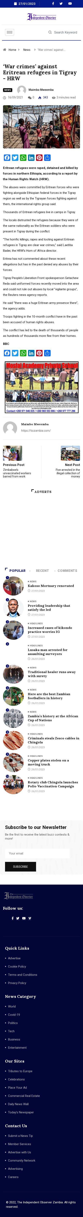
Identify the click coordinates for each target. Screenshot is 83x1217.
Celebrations (16, 1079)
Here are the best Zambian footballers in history (49, 696)
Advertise (14, 958)
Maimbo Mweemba (41, 89)
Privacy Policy (17, 983)
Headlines (36, 623)
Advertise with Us (19, 1152)
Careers (13, 1177)
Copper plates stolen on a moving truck (48, 762)
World (12, 1006)
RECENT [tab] (42, 571)
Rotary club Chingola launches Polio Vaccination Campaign (53, 784)
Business (14, 1039)
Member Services (19, 1144)
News (26, 49)
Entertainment (17, 1047)
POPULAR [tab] (17, 571)
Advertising (15, 1169)
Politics (13, 1023)
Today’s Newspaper (21, 1112)
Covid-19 (14, 1015)
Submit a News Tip (20, 1136)
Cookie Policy (17, 966)
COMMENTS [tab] (67, 571)
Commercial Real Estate (24, 1096)
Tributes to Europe (20, 1071)
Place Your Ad (17, 1087)
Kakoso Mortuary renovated (51, 586)
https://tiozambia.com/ (36, 430)
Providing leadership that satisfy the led (49, 608)
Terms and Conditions (22, 975)
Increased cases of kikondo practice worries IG (50, 630)
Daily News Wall (18, 1104)
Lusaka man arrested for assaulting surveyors (47, 652)
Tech (11, 1031)
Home (12, 49)
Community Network (21, 1160)
